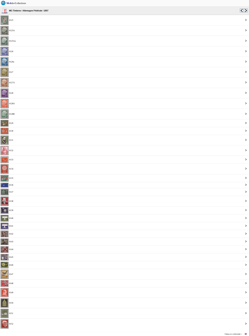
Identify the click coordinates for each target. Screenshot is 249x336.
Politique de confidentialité (233, 334)
